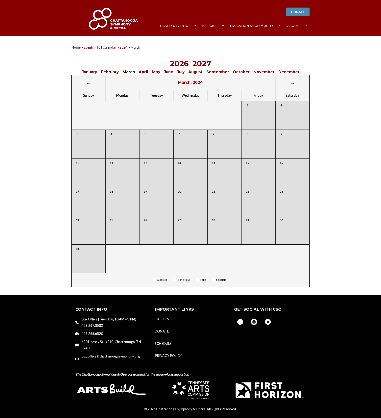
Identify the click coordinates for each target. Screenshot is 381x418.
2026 (179, 63)
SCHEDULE (163, 343)
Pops (203, 279)
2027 (201, 63)
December (288, 72)
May (156, 72)
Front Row (183, 279)
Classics (162, 279)
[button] (240, 322)
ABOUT (293, 25)
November (263, 72)
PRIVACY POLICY (168, 356)
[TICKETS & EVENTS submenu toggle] (195, 25)
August (195, 72)
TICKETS (162, 319)
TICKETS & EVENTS (173, 25)
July (181, 72)
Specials (221, 279)
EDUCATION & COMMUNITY (252, 25)
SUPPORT (209, 25)
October (241, 72)
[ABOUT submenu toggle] (306, 25)
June (168, 72)
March (128, 72)
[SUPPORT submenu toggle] (223, 25)
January (89, 72)
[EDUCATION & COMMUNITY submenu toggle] (280, 25)
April (143, 72)
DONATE (162, 331)
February (110, 72)
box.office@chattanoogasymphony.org (111, 356)
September (217, 72)
